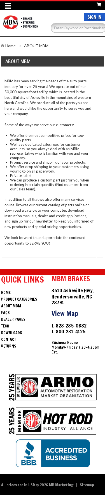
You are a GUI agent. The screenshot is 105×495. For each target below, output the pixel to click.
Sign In (94, 17)
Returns (8, 346)
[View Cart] (99, 3)
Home (10, 45)
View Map (65, 313)
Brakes (20, 25)
